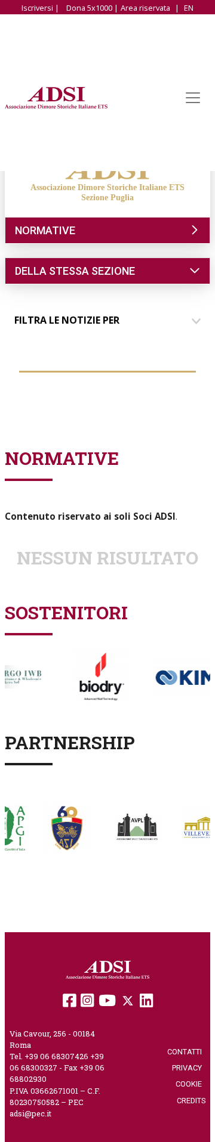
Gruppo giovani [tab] (154, 403)
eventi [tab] (174, 382)
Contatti (186, 1051)
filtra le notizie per (66, 320)
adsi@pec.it (30, 1113)
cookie (190, 1083)
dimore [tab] (43, 382)
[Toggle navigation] (193, 97)
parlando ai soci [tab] (62, 403)
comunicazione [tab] (109, 382)
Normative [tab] (45, 230)
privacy (188, 1067)
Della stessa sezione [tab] (75, 271)
